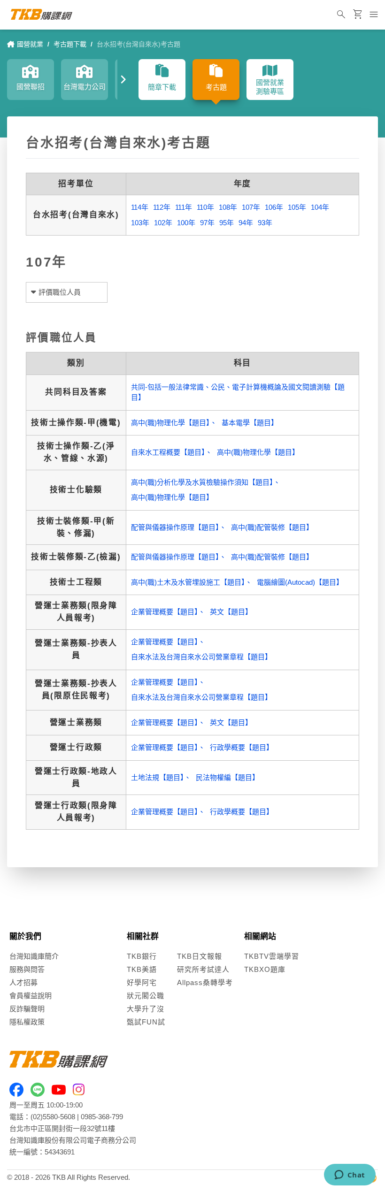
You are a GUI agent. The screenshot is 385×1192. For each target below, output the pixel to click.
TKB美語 (142, 969)
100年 (186, 223)
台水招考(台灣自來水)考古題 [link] (138, 44)
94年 (246, 223)
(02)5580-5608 (53, 1117)
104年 (320, 207)
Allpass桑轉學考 (205, 982)
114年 (139, 207)
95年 (226, 223)
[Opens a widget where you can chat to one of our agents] (349, 1175)
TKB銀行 (142, 956)
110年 (205, 207)
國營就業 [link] (30, 44)
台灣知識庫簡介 (34, 956)
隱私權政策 (27, 1022)
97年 (207, 223)
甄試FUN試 (146, 1022)
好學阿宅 (142, 982)
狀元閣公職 (145, 996)
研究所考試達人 (203, 969)
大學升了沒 (145, 1009)
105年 (297, 207)
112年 (161, 207)
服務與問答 (27, 969)
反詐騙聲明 (27, 1009)
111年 (183, 207)
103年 (140, 223)
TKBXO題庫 (264, 969)
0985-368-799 (102, 1117)
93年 (265, 223)
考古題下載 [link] (70, 44)
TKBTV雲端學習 (271, 956)
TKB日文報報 (199, 956)
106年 (274, 207)
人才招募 (23, 982)
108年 (228, 207)
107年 (251, 207)
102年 (163, 223)
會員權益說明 (30, 996)
